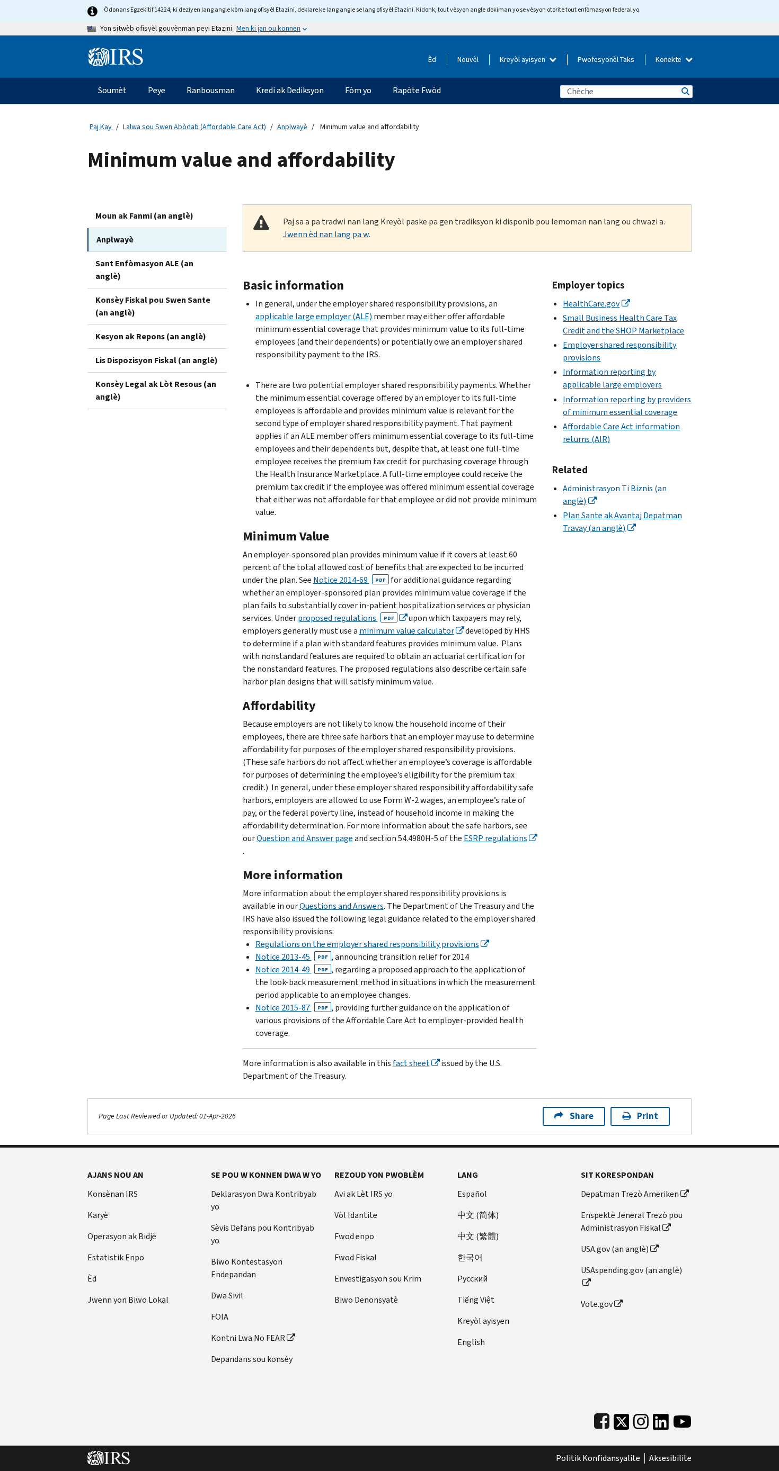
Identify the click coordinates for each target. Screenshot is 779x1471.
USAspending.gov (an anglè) (631, 1270)
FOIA (219, 1316)
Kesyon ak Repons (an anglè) (150, 336)
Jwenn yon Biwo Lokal (128, 1299)
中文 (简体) (478, 1215)
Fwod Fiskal (355, 1257)
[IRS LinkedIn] (661, 1419)
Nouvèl (468, 60)
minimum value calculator (406, 630)
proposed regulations (346, 618)
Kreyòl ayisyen (523, 60)
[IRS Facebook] (601, 1419)
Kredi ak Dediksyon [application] (290, 90)
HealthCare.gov (591, 303)
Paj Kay (101, 127)
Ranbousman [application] (211, 90)
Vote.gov (597, 1304)
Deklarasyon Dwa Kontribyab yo (263, 1200)
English (471, 1342)
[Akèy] (115, 53)
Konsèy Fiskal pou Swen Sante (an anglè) (152, 306)
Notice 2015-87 (291, 1007)
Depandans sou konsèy (252, 1359)
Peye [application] (156, 90)
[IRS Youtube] (682, 1419)
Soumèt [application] (112, 90)
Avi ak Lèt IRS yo (363, 1193)
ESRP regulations (495, 838)
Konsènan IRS (112, 1193)
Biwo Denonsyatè (366, 1299)
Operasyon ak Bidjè (121, 1236)
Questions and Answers (341, 906)
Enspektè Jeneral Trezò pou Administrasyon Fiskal (632, 1221)
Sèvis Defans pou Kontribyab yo (262, 1234)
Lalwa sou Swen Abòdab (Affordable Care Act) (194, 127)
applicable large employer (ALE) (313, 316)
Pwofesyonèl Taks (606, 60)
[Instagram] (641, 1419)
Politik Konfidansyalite (598, 1458)
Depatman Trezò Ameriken (630, 1193)
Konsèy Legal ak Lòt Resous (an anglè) (155, 390)
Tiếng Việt (475, 1299)
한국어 (470, 1257)
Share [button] (582, 1116)
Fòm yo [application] (358, 90)
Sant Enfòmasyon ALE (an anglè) (144, 270)
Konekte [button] (669, 60)
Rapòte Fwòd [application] (417, 90)
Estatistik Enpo (115, 1257)
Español (472, 1193)
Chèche (685, 91)
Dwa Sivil (227, 1295)
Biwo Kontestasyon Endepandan (246, 1268)
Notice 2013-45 (291, 956)
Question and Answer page (304, 838)
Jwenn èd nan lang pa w (326, 234)
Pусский (472, 1278)
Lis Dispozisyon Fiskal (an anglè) (156, 360)
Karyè (97, 1215)
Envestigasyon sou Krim (377, 1278)
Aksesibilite (670, 1458)
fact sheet (411, 1063)
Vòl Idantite (355, 1215)
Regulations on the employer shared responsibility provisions (367, 944)
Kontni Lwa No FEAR (248, 1337)
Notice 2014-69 (349, 579)
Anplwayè (292, 127)
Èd (432, 60)
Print (647, 1116)
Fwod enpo (354, 1236)
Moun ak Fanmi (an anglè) (144, 215)
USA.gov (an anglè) (615, 1249)
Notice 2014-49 (291, 969)
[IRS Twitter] (622, 1419)
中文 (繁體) (478, 1236)
